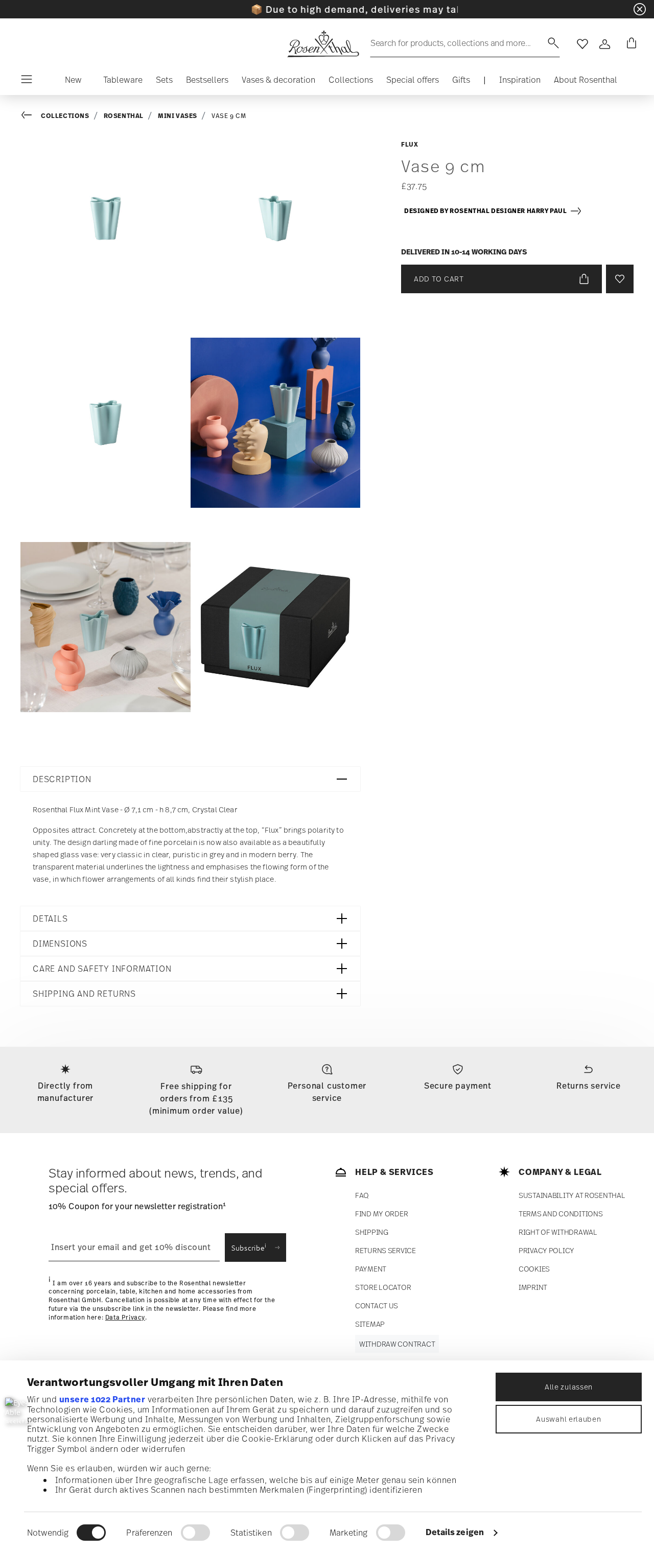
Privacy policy (546, 1250)
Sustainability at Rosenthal (572, 1195)
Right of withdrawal (558, 1232)
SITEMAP (370, 1324)
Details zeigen (455, 1532)
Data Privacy (125, 1317)
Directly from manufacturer (65, 1091)
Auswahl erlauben (568, 1419)
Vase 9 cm (229, 116)
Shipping (371, 1232)
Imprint (533, 1287)
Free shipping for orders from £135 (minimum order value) (196, 1098)
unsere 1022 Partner (102, 1399)
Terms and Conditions (560, 1213)
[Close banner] (640, 9)
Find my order (381, 1213)
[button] (73, 82)
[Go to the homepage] (323, 44)
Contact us (376, 1305)
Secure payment (458, 1085)
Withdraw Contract (397, 1344)
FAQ (362, 1195)
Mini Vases (177, 115)
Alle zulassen (569, 1387)
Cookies (534, 1269)
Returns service (588, 1085)
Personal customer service (327, 1091)
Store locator (383, 1287)
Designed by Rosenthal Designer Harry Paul (487, 210)
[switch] (195, 1532)
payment (370, 1269)
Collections (65, 115)
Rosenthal (124, 115)
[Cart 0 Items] (629, 44)
